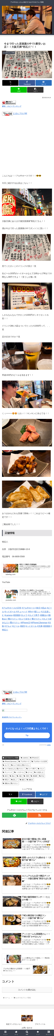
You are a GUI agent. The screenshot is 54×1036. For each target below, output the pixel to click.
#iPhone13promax (39, 623)
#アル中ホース (28, 608)
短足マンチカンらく (14, 1024)
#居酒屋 (16, 615)
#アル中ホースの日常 (11, 608)
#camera (8, 615)
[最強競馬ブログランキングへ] (14, 712)
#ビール (15, 626)
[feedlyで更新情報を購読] (14, 815)
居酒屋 (35, 776)
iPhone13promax (10, 761)
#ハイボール (10, 612)
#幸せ (30, 612)
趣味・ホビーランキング (11, 106)
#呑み (43, 608)
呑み (13, 776)
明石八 (7, 780)
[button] (35, 90)
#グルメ (8, 626)
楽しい (15, 780)
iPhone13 (35, 758)
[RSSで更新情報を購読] (39, 815)
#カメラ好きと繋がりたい (30, 619)
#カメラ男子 (33, 615)
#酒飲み (43, 615)
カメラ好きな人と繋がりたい (14, 769)
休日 (6, 776)
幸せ (42, 776)
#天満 (39, 626)
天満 (27, 776)
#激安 (22, 626)
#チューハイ (21, 612)
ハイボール (20, 772)
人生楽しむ (40, 772)
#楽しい (37, 612)
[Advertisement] (27, 146)
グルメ (42, 769)
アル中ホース (25, 761)
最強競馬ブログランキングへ (12, 717)
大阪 (20, 776)
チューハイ (8, 772)
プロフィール (40, 1024)
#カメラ (24, 615)
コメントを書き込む (27, 990)
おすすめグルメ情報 (11, 758)
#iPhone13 (25, 623)
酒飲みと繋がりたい (11, 783)
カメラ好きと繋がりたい (21, 765)
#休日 (38, 608)
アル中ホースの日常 (40, 761)
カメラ (7, 765)
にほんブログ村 (20, 113)
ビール (30, 772)
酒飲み (31, 780)
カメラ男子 (32, 769)
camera (25, 758)
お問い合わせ (27, 1028)
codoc (49, 745)
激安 (23, 780)
